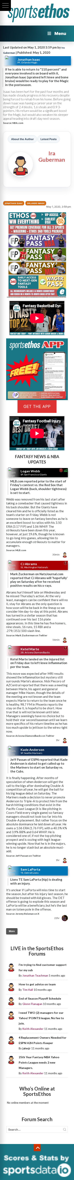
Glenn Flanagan (32, 1004)
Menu (60, 33)
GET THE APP (37, 406)
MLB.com (20, 550)
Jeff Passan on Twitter (28, 855)
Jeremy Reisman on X (27, 913)
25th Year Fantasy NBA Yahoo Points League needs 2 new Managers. (39, 1062)
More (12, 931)
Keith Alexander (33, 1028)
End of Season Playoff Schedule (40, 998)
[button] (5, 5)
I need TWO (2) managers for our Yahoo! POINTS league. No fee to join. (41, 1018)
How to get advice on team (37, 984)
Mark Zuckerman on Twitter (31, 635)
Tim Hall (27, 989)
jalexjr (26, 1048)
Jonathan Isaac (14, 203)
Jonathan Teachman (35, 975)
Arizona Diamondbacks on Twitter (34, 735)
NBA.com (17, 122)
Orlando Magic (36, 203)
